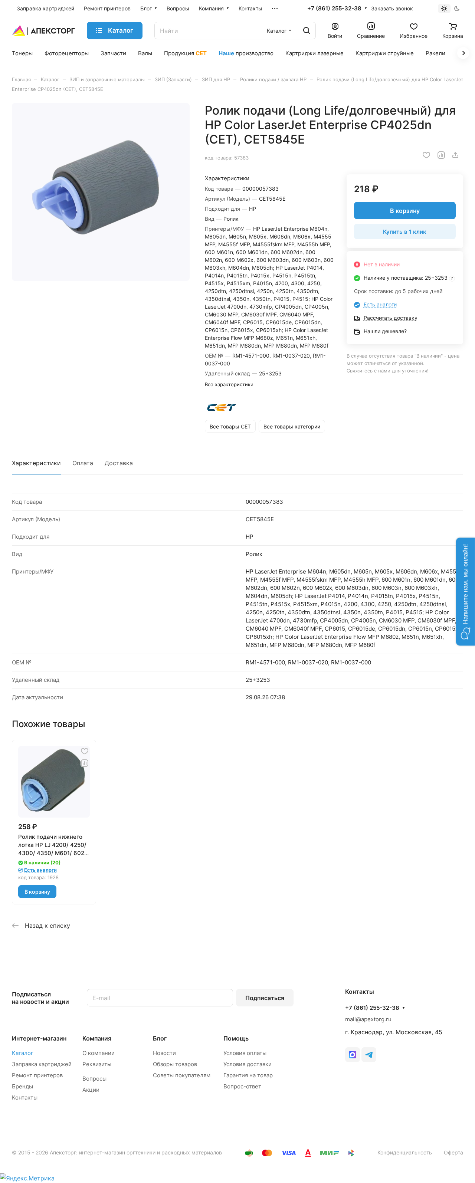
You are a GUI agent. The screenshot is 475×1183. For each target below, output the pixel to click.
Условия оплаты (244, 1053)
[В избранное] (426, 155)
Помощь (236, 1038)
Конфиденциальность (404, 1152)
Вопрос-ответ (242, 1086)
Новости (164, 1053)
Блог (160, 1038)
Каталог (22, 1053)
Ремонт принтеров (37, 1075)
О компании (98, 1053)
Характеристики (36, 463)
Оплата (82, 463)
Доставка (119, 463)
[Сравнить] (441, 155)
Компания (96, 1038)
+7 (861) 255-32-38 (334, 8)
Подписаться (264, 998)
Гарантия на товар (248, 1075)
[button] (465, 591)
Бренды (22, 1086)
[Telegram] (368, 1054)
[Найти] (306, 30)
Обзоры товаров (175, 1064)
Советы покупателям (181, 1075)
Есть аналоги (380, 304)
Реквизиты (96, 1064)
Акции (90, 1089)
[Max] (352, 1054)
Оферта (453, 1152)
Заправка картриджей (42, 1064)
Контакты (24, 1097)
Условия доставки (247, 1064)
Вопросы (94, 1078)
